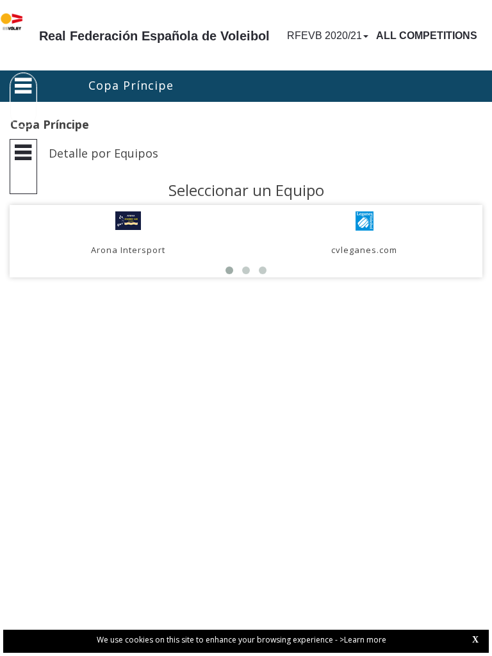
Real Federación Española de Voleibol (154, 36)
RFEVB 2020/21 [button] (324, 35)
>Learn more (363, 639)
